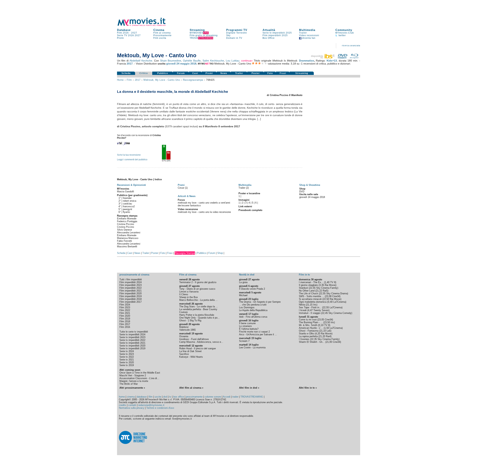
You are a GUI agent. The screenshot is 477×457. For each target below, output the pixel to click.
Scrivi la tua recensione (129, 155)
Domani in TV (234, 38)
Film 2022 (124, 310)
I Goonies (304, 339)
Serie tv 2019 (126, 365)
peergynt (127, 209)
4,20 (317, 333)
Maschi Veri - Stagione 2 (132, 375)
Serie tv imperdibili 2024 (132, 334)
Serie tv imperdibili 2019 (132, 348)
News (223, 73)
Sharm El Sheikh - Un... (312, 342)
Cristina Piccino (125, 224)
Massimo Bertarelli (127, 246)
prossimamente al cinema (134, 274)
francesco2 (129, 206)
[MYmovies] (145, 25)
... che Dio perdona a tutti (252, 304)
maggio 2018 (188, 63)
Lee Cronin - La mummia (252, 347)
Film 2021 (124, 313)
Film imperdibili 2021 (130, 290)
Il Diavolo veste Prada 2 (252, 288)
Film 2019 (124, 318)
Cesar (181, 187)
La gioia (243, 282)
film (129, 79)
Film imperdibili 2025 (275, 35)
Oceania (183, 336)
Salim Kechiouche (213, 60)
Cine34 (336, 296)
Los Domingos (247, 307)
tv (170, 396)
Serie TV (122, 35)
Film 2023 (124, 307)
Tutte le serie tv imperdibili (133, 331)
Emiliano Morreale (126, 218)
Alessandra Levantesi (128, 232)
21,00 (329, 342)
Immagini (243, 199)
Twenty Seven (321, 310)
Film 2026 (123, 32)
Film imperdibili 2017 (130, 301)
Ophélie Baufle (192, 60)
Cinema (158, 29)
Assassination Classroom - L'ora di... (139, 378)
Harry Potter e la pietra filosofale (196, 314)
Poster (256, 73)
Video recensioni (309, 35)
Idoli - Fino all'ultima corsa (253, 316)
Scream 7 (244, 341)
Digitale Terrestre (236, 32)
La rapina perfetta (308, 336)
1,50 (326, 328)
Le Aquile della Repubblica (253, 310)
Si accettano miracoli (310, 299)
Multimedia (307, 29)
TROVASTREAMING (251, 396)
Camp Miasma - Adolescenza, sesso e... (201, 342)
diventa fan (308, 38)
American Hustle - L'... (311, 328)
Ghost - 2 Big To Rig (190, 320)
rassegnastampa (193, 79)
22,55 (312, 287)
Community (343, 29)
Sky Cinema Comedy (339, 313)
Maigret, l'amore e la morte (133, 381)
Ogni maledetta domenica (312, 301)
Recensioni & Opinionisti (131, 185)
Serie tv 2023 (126, 354)
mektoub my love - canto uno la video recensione (204, 212)
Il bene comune (247, 323)
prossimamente (194, 396)
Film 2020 (124, 315)
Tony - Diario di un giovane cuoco (197, 288)
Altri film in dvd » (249, 387)
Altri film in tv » (308, 387)
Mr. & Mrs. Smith (308, 325)
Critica (143, 73)
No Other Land (307, 290)
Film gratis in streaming (204, 35)
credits (122, 405)
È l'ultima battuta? (248, 328)
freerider (127, 198)
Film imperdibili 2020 (130, 293)
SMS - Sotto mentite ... (311, 296)
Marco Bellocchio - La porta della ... (198, 300)
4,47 (310, 310)
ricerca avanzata (351, 45)
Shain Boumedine (170, 60)
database (142, 396)
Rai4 (328, 336)
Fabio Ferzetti (124, 240)
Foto (270, 73)
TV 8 (332, 282)
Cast (195, 73)
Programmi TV (236, 29)
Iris (315, 304)
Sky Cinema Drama (336, 293)
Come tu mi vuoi (308, 319)
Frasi (283, 73)
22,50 (326, 299)
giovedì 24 (172, 63)
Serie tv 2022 (126, 356)
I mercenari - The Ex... (311, 282)
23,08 (328, 296)
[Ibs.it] (323, 57)
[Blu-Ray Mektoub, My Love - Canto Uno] (354, 57)
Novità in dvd (246, 274)
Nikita (302, 304)
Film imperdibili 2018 (130, 299)
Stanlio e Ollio (306, 333)
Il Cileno (183, 294)
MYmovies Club (344, 32)
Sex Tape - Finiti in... (310, 307)
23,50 (327, 322)
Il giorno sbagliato (308, 285)
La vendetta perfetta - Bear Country (198, 309)
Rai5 (325, 290)
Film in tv (304, 274)
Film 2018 (124, 321)
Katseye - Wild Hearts (191, 356)
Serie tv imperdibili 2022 (132, 340)
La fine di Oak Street (190, 351)
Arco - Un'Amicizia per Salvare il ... (258, 334)
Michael (243, 295)
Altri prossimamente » (132, 387)
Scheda (126, 73)
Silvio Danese (124, 229)
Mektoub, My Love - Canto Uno (161, 79)
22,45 (325, 313)
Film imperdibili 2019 (130, 296)
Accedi (226, 396)
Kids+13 (332, 60)
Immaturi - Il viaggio (309, 313)
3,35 (321, 285)
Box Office (269, 38)
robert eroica (129, 200)
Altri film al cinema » (191, 387)
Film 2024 (124, 304)
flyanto (126, 212)
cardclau (127, 203)
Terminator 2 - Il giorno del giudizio (197, 282)
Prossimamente (162, 35)
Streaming (197, 29)
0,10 (321, 325)
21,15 (309, 304)
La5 (329, 330)
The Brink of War (128, 383)
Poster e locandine (249, 193)
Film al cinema (162, 32)
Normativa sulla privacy (131, 407)
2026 (131, 35)
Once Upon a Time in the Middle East (139, 372)
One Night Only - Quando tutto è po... (199, 317)
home (122, 396)
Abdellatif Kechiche (140, 60)
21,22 (319, 290)
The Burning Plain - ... (311, 322)
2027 (134, 32)
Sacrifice (184, 354)
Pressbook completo (250, 210)
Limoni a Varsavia (188, 291)
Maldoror (184, 327)
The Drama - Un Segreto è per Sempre (260, 301)
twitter (342, 35)
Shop (220, 253)
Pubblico (162, 73)
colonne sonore (213, 396)
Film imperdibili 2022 (130, 287)
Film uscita (159, 38)
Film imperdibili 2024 (130, 282)
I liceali (303, 310)
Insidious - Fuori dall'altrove (194, 339)
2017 (130, 63)
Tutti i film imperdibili (130, 279)
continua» (247, 60)
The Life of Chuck (308, 293)
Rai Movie (330, 285)
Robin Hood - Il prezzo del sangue (197, 348)
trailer (235, 396)
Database (124, 29)
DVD (301, 191)
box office (178, 396)
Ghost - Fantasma (308, 330)
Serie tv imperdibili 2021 (132, 342)
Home (120, 79)
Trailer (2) (243, 187)
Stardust (303, 287)
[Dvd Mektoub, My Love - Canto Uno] (342, 57)
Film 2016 (124, 327)
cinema (131, 396)
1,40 (327, 282)
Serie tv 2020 (126, 362)
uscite (158, 396)
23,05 (321, 319)
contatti (132, 405)
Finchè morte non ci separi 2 (254, 331)
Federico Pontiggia (127, 221)
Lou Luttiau (232, 60)
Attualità (269, 29)
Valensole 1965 (187, 329)
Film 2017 (124, 324)
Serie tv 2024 (126, 351)
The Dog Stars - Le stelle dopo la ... (198, 306)
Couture (183, 312)
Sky (228, 35)
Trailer (303, 32)
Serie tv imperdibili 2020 (132, 345)
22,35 (314, 339)
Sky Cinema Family (326, 287)
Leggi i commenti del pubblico (132, 159)
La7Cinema (339, 301)
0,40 (330, 301)
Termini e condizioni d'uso (160, 407)
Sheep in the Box (188, 297)
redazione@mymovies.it (151, 405)
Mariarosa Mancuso (127, 238)
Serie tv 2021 (126, 359)
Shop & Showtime (309, 185)
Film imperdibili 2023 (130, 285)
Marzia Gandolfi (125, 191)
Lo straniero (245, 326)
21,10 (323, 330)
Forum (181, 73)
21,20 (322, 336)
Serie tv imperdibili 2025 (277, 32)
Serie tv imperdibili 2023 (132, 337)
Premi (120, 38)
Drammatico (306, 60)
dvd (165, 396)
